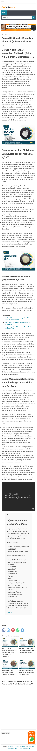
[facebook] (3, 630)
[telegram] (22, 630)
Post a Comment (15, 45)
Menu (3, 12)
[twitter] (8, 630)
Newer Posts (5, 733)
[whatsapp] (17, 630)
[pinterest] (13, 630)
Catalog (9, 612)
